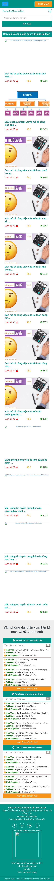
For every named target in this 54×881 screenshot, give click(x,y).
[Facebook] (15, 824)
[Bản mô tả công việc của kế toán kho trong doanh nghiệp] (27, 248)
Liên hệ (27, 869)
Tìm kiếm (27, 24)
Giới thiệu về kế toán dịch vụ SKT (27, 863)
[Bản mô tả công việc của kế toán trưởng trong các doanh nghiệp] (27, 393)
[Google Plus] (23, 824)
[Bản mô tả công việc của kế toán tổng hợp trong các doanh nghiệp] (27, 344)
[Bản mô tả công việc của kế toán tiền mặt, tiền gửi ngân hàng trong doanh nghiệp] (27, 55)
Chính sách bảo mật (27, 866)
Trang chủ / (8, 11)
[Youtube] (30, 824)
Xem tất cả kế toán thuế (27, 689)
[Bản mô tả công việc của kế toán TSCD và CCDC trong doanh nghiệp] (27, 200)
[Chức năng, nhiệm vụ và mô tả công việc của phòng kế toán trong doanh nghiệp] (27, 103)
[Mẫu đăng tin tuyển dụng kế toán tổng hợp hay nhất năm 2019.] (27, 537)
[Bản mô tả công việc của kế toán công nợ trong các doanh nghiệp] (27, 296)
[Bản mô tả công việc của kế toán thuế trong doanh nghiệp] (27, 151)
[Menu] (5, 4)
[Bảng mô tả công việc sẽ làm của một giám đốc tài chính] (27, 441)
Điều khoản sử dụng (27, 872)
